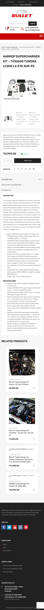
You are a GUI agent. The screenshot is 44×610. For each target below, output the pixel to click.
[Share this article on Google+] (21, 169)
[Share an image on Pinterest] (25, 169)
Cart (4, 547)
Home (3, 47)
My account (7, 551)
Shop (5, 544)
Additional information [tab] (11, 185)
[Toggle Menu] (41, 36)
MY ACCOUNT (10, 2)
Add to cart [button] (33, 388)
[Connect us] (3, 527)
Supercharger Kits (12, 47)
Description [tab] (6, 180)
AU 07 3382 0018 (30, 28)
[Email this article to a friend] (33, 169)
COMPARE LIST (33, 2)
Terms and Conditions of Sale (13, 566)
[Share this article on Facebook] (14, 169)
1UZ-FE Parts (13, 428)
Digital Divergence (31, 608)
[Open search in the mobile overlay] (22, 24)
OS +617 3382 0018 (30, 30)
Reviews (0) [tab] (6, 190)
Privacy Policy (8, 572)
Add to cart (27, 161)
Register (28, 5)
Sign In (22, 5)
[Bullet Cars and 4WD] (22, 17)
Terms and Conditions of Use (12, 569)
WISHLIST (21, 2)
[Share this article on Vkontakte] (29, 169)
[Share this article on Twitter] (17, 169)
